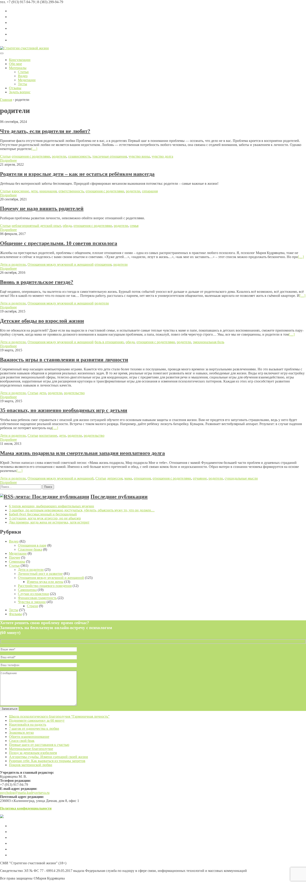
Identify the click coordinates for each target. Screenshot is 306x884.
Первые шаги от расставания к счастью (39, 745)
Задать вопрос (19, 92)
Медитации (27, 80)
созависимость (79, 156)
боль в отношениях (109, 342)
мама (128, 478)
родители (59, 156)
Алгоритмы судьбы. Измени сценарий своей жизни (48, 757)
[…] (34, 149)
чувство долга (162, 156)
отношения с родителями (31, 156)
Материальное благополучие (31, 749)
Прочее (14, 557)
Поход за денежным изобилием (33, 753)
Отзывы (15, 88)
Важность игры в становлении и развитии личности (64, 360)
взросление (20, 191)
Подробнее (8, 160)
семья (134, 226)
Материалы (17, 68)
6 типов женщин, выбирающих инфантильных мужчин (51, 506)
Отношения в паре (32, 545)
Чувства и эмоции (32, 602)
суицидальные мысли (241, 478)
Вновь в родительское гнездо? (36, 282)
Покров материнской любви (30, 765)
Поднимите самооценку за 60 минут (37, 720)
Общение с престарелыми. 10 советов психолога (58, 243)
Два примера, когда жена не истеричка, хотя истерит (49, 522)
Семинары (17, 561)
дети (34, 191)
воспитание (48, 435)
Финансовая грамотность (37, 598)
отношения (103, 264)
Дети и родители (13, 264)
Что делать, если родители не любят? (45, 131)
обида (67, 226)
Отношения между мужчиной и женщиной (61, 264)
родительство (74, 393)
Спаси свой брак (21, 741)
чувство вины (139, 156)
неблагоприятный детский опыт (36, 226)
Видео (23, 76)
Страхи (32, 606)
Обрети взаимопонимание (29, 736)
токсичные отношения (109, 156)
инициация (48, 191)
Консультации (19, 60)
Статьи (23, 72)
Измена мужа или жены (45, 582)
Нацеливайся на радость (27, 724)
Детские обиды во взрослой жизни (42, 321)
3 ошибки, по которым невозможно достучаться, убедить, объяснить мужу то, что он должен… (82, 510)
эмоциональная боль (208, 342)
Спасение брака (30, 549)
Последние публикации (119, 497)
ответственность (71, 191)
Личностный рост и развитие (40, 574)
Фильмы (15, 614)
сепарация (150, 191)
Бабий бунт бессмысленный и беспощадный (43, 514)
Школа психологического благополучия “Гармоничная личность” (59, 716)
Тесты (22, 84)
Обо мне (15, 64)
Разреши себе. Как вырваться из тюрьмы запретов (47, 761)
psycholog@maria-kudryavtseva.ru (25, 793)
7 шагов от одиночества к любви (34, 728)
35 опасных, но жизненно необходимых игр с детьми (63, 410)
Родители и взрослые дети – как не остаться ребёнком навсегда (77, 174)
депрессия (115, 478)
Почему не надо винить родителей (42, 208)
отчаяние (200, 478)
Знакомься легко (21, 732)
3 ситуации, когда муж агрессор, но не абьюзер (45, 518)
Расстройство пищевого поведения (45, 586)
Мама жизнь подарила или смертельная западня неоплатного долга (82, 453)
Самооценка (27, 590)
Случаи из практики (33, 594)
